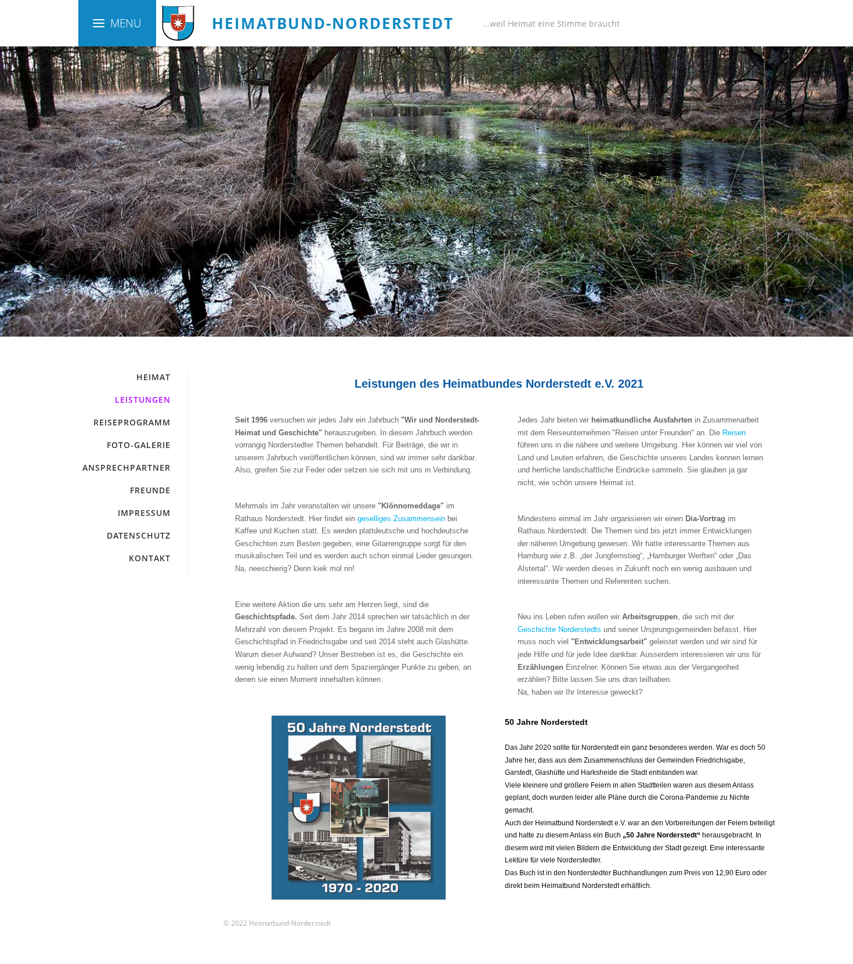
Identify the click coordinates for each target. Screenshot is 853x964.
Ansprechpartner (126, 467)
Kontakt (150, 558)
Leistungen (143, 399)
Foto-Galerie (139, 444)
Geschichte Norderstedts (559, 629)
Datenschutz (139, 535)
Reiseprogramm (132, 422)
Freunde (150, 490)
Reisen (734, 432)
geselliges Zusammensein (401, 518)
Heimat (153, 376)
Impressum (144, 512)
